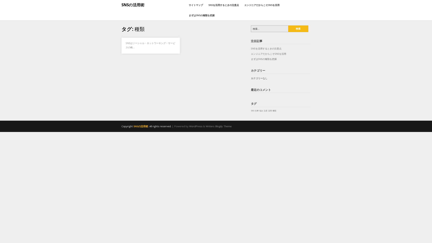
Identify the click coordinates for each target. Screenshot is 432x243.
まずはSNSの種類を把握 (202, 15)
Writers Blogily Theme (219, 126)
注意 (265, 111)
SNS (252, 111)
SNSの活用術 (133, 4)
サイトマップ (196, 5)
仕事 (257, 111)
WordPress (195, 126)
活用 (270, 111)
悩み (261, 111)
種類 (274, 111)
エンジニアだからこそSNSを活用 (262, 5)
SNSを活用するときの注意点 (223, 5)
